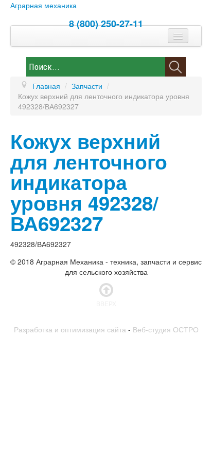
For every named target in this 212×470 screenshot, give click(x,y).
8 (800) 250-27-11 (106, 23)
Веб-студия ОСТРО (166, 329)
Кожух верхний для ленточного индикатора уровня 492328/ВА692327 (88, 182)
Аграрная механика (43, 5)
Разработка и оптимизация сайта (70, 329)
